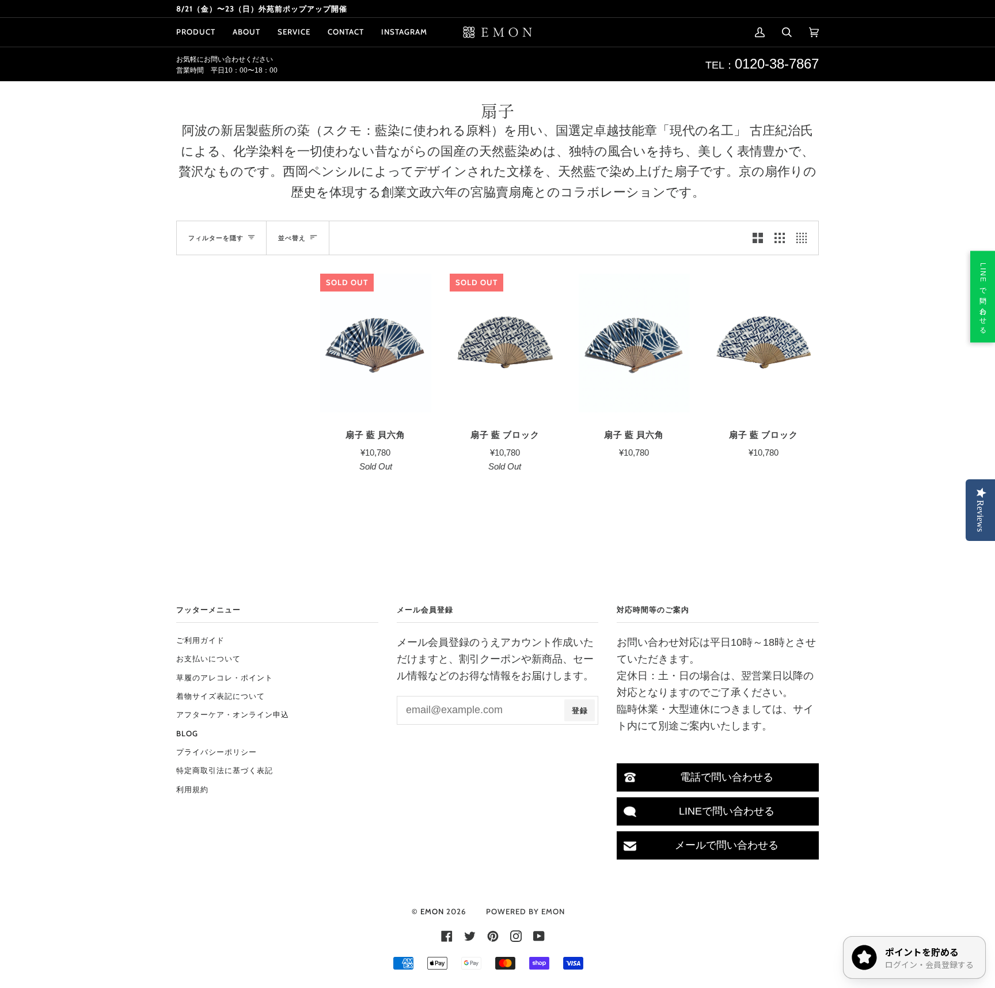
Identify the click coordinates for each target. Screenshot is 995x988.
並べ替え (292, 238)
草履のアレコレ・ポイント (224, 677)
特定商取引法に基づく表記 (224, 770)
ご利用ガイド (200, 640)
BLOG (187, 733)
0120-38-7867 (777, 63)
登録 (580, 710)
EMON (432, 911)
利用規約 (192, 789)
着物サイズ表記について (220, 696)
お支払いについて (208, 658)
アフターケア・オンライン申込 (232, 714)
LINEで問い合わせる (726, 811)
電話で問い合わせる (726, 777)
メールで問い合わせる (726, 845)
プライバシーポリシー (216, 751)
